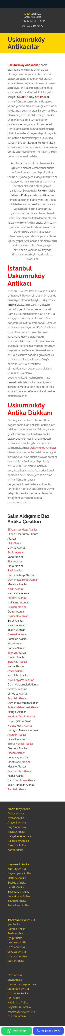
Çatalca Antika (16, 929)
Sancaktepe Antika (19, 896)
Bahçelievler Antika (19, 836)
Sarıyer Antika (16, 960)
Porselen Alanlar (17, 639)
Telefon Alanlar (17, 652)
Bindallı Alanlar (17, 739)
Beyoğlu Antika (17, 900)
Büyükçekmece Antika (21, 919)
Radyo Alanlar (16, 648)
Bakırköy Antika (17, 845)
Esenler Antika (16, 947)
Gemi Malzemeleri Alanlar (23, 684)
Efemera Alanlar (17, 748)
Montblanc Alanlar (19, 762)
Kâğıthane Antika (18, 1002)
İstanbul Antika (17, 1016)
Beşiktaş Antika (17, 882)
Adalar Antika (16, 813)
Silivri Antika (15, 979)
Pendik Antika (16, 887)
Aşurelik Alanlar (17, 734)
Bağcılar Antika (17, 827)
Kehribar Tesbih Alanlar (22, 716)
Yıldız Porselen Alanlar (21, 784)
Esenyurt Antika (17, 956)
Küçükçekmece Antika (21, 1011)
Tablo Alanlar (16, 552)
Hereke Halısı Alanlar (20, 725)
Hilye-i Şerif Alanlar (19, 721)
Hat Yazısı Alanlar (18, 602)
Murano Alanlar (17, 766)
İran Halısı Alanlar (18, 675)
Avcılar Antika (16, 818)
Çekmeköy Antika (18, 840)
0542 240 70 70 (33, 14)
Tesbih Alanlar (16, 629)
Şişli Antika (14, 997)
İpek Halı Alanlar (17, 661)
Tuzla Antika (15, 933)
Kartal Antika (15, 850)
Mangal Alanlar (17, 711)
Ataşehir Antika (17, 822)
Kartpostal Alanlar (19, 593)
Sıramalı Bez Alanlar (20, 771)
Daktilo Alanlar (16, 657)
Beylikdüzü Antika (18, 891)
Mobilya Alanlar (17, 597)
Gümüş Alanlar (17, 547)
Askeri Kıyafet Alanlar (21, 680)
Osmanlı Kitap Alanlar (21, 575)
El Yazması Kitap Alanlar (22, 529)
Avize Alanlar (15, 670)
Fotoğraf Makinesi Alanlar (23, 730)
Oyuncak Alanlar (18, 616)
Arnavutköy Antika (19, 809)
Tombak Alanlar (17, 789)
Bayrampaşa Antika (20, 873)
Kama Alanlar (16, 666)
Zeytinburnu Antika (19, 1007)
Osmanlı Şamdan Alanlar (23, 702)
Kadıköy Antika (17, 868)
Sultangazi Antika (18, 988)
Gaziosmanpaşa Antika (22, 984)
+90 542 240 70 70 (32, 25)
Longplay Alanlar (18, 757)
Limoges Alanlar (18, 693)
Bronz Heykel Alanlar (20, 743)
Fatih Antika (15, 975)
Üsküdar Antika (17, 951)
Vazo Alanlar (15, 557)
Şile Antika (14, 924)
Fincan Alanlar (16, 753)
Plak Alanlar (15, 543)
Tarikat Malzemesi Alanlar (23, 707)
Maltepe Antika (17, 878)
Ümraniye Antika (18, 942)
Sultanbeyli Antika (19, 905)
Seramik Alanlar (17, 689)
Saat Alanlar (15, 570)
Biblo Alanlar (15, 566)
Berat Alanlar (15, 620)
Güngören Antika (18, 993)
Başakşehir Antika (18, 864)
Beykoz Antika (16, 831)
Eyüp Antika (15, 938)
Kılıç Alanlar (15, 643)
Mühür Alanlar (16, 775)
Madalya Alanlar (17, 584)
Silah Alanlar (15, 561)
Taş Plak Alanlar (17, 698)
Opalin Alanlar (16, 611)
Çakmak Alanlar (17, 634)
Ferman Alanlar (17, 607)
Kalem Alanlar (16, 625)
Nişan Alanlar (16, 588)
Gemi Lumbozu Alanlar (22, 780)
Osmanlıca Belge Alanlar (23, 579)
